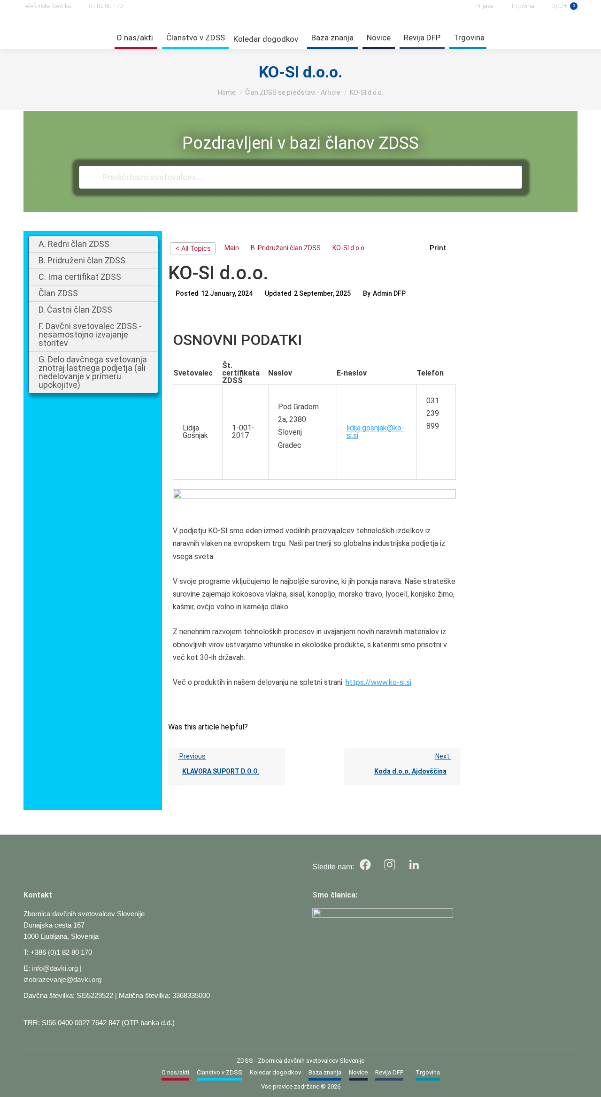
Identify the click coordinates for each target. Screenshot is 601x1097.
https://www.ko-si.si (378, 682)
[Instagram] (389, 864)
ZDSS (245, 1060)
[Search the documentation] (92, 177)
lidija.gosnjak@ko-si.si (375, 431)
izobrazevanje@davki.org (62, 979)
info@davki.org (55, 968)
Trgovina (522, 5)
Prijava (484, 5)
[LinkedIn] (414, 864)
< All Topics (192, 248)
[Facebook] (365, 864)
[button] (443, 248)
